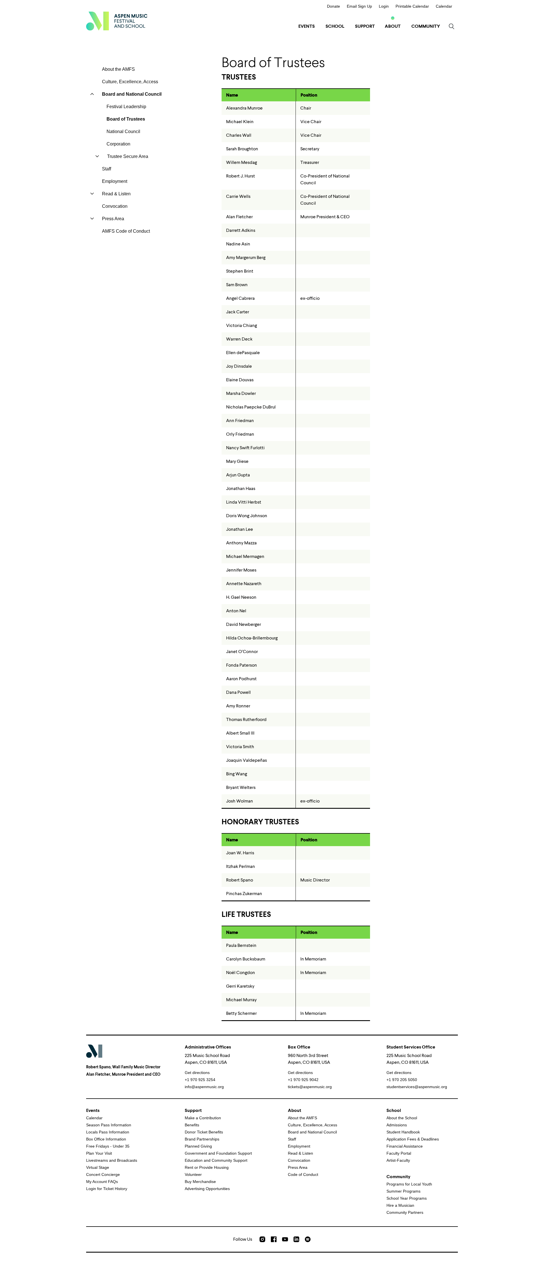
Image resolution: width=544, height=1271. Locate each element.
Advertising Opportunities (207, 1188)
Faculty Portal (398, 1153)
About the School (401, 1118)
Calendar (444, 6)
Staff (106, 168)
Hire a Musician (400, 1205)
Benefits (192, 1125)
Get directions (197, 1072)
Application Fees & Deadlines (412, 1139)
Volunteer (193, 1174)
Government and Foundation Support (218, 1153)
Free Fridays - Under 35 (107, 1146)
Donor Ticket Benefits (204, 1132)
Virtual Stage (97, 1167)
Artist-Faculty (398, 1160)
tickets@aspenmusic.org (310, 1086)
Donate (333, 6)
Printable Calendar (412, 6)
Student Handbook (403, 1132)
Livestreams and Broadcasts (111, 1160)
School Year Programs (406, 1198)
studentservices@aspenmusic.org (416, 1086)
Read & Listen (116, 193)
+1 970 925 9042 (303, 1079)
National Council (123, 131)
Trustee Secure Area (127, 156)
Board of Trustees (126, 119)
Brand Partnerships (202, 1139)
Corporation (118, 144)
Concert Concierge (103, 1174)
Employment (114, 181)
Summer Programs (403, 1191)
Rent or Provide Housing (207, 1167)
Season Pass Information (108, 1125)
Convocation (115, 206)
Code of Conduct (303, 1174)
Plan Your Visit (99, 1153)
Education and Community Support (216, 1160)
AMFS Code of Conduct (126, 231)
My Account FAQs (102, 1181)
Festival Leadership (126, 106)
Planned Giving (198, 1146)
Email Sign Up (359, 6)
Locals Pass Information (107, 1132)
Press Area (113, 218)
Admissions (396, 1125)
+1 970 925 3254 (200, 1079)
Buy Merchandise (200, 1181)
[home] (116, 21)
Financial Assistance (404, 1146)
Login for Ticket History (106, 1188)
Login (384, 6)
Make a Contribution (203, 1118)
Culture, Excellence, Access (130, 81)
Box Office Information (106, 1139)
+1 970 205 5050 (401, 1079)
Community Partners (404, 1212)
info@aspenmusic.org (204, 1086)
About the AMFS (118, 69)
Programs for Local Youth (409, 1184)
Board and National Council (132, 94)
